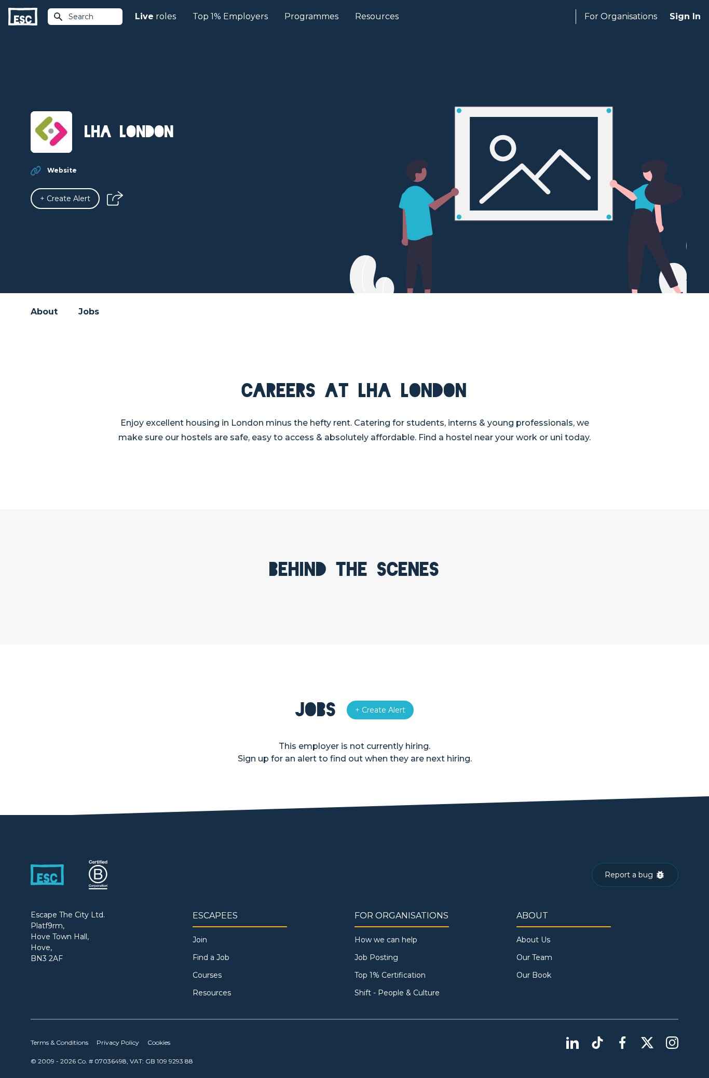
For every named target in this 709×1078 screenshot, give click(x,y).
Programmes (311, 16)
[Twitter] (647, 1042)
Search (81, 16)
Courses (207, 975)
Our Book (533, 975)
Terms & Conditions (59, 1042)
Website (62, 170)
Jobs (88, 312)
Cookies (158, 1042)
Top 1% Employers (230, 16)
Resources (377, 16)
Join (200, 939)
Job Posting (376, 957)
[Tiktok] (597, 1042)
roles (155, 16)
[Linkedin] (572, 1042)
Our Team (534, 957)
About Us (533, 939)
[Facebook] (622, 1042)
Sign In (685, 16)
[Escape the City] (22, 17)
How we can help (385, 939)
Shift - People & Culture (397, 992)
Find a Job (211, 957)
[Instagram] (672, 1042)
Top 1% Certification (390, 975)
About (44, 312)
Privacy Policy (118, 1042)
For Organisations (620, 16)
